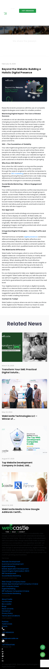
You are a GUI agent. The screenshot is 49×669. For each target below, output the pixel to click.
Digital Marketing (8, 566)
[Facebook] (2, 649)
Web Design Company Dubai (13, 582)
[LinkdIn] (2, 651)
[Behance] (3, 661)
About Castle (7, 599)
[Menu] (5, 14)
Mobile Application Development (15, 569)
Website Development (11, 562)
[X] (2, 654)
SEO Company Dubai (10, 586)
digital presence (30, 237)
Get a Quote (10, 11)
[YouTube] (3, 656)
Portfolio (5, 622)
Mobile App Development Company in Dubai (20, 584)
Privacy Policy (7, 613)
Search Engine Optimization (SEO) (15, 571)
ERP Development (9, 573)
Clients (4, 626)
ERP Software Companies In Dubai (15, 591)
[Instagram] (2, 658)
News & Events (7, 609)
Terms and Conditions (11, 616)
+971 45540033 (28, 11)
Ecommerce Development (12, 564)
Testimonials (7, 624)
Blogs (4, 606)
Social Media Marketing (11, 576)
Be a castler (7, 604)
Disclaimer (6, 611)
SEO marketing (17, 173)
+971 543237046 (8, 645)
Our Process (7, 601)
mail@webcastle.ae (10, 638)
